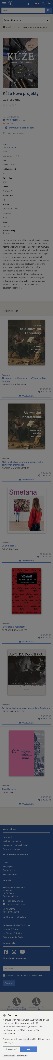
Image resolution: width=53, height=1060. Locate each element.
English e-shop (10, 874)
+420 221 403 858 (14, 901)
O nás (5, 862)
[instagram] (14, 952)
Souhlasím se (24, 975)
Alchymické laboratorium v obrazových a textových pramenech (22, 463)
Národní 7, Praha (10, 929)
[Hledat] (48, 10)
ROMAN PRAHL (20, 711)
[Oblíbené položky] (43, 4)
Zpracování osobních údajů (15, 844)
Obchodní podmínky (12, 840)
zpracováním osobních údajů (30, 975)
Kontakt (7, 880)
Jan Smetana (9, 545)
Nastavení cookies (11, 848)
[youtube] (22, 952)
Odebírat (9, 983)
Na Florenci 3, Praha (12, 933)
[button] (36, 4)
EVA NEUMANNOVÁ (10, 549)
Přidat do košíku (28, 396)
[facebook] (5, 952)
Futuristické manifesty (13, 626)
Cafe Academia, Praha (13, 937)
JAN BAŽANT (7, 711)
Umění (24, 27)
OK (28, 1049)
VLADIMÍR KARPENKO (20, 384)
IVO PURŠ (6, 384)
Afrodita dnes (9, 789)
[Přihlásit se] (29, 4)
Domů (8, 27)
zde (27, 1055)
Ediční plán (8, 866)
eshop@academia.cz (16, 904)
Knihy (16, 27)
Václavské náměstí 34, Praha (16, 925)
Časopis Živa (9, 870)
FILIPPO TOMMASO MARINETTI (14, 630)
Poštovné (7, 836)
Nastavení (11, 1049)
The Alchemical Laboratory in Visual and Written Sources (26, 379)
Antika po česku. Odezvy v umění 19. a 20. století (26, 707)
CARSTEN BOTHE (11, 99)
